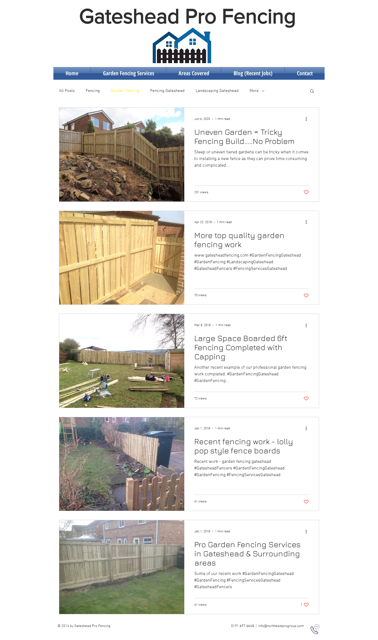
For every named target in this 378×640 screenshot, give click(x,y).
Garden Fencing (125, 90)
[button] (312, 91)
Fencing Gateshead (167, 90)
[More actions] (308, 119)
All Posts (67, 90)
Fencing (93, 90)
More (254, 90)
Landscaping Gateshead (217, 90)
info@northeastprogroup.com (281, 626)
